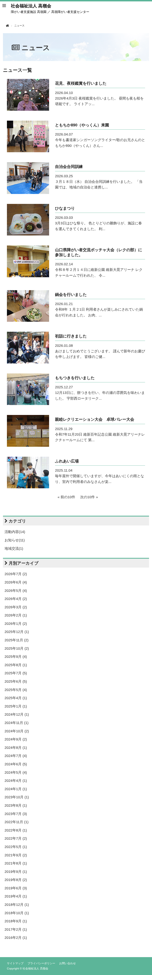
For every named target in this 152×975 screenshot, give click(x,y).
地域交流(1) (14, 548)
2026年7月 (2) (16, 574)
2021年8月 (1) (16, 863)
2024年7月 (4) (16, 756)
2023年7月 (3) (16, 814)
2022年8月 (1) (16, 830)
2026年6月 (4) (16, 582)
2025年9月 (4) (16, 657)
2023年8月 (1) (16, 805)
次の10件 (87, 497)
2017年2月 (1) (16, 929)
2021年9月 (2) (16, 855)
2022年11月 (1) (16, 822)
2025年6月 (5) (16, 681)
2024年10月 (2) (17, 731)
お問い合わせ (67, 963)
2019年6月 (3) (16, 888)
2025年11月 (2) (16, 640)
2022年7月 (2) (16, 838)
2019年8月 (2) (16, 880)
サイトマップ (15, 963)
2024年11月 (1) (16, 723)
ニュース (36, 47)
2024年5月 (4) (16, 772)
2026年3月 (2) (16, 607)
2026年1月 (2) (16, 624)
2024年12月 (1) (17, 714)
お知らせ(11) (15, 540)
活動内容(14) (15, 532)
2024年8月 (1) (16, 748)
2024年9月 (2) (16, 739)
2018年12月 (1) (17, 905)
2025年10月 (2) (17, 648)
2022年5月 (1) (16, 847)
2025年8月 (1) (16, 665)
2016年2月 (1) (16, 938)
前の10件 (68, 497)
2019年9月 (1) (16, 872)
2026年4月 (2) (16, 599)
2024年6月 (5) (16, 764)
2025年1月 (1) (16, 706)
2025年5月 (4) (16, 690)
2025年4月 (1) (16, 698)
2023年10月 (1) (17, 797)
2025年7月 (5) (16, 673)
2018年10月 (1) (17, 913)
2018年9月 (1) (16, 921)
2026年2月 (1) (16, 615)
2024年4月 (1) (16, 781)
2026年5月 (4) (16, 591)
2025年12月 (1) (17, 632)
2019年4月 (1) (16, 896)
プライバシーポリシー (41, 963)
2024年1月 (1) (16, 789)
